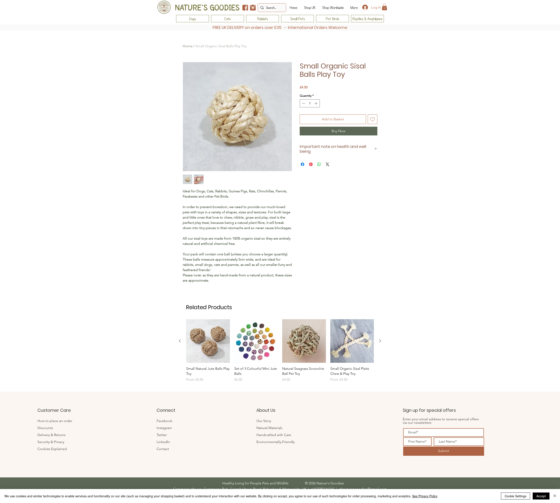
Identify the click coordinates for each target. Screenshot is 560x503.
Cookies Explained (52, 449)
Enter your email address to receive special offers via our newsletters (441, 421)
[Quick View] (208, 341)
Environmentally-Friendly (275, 442)
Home (187, 46)
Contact (163, 449)
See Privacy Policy (425, 496)
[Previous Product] (179, 341)
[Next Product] (380, 341)
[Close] (554, 495)
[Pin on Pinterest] (310, 164)
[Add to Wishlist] (372, 119)
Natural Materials (269, 428)
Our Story (263, 421)
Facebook (164, 421)
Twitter (162, 435)
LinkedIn (163, 442)
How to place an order (54, 421)
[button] (384, 7)
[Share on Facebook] (302, 164)
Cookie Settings (515, 496)
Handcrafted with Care (273, 435)
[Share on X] (327, 164)
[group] (280, 353)
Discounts (45, 428)
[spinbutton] (310, 103)
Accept (541, 496)
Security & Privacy (50, 442)
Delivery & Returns (51, 435)
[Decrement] (303, 103)
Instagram (164, 428)
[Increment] (316, 103)
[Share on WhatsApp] (319, 164)
